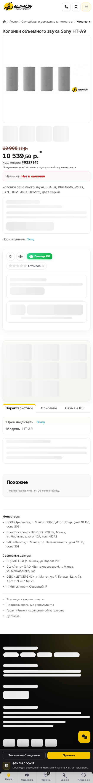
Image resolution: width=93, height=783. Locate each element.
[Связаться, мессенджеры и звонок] (84, 737)
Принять (69, 755)
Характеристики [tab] (19, 408)
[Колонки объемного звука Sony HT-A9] (46, 79)
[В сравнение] (20, 256)
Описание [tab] (49, 408)
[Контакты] (66, 7)
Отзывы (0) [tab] (74, 408)
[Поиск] (76, 7)
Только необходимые (24, 755)
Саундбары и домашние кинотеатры (47, 21)
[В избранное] (10, 256)
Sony (30, 239)
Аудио (14, 21)
